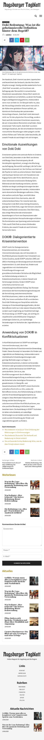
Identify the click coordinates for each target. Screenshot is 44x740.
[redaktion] (3, 35)
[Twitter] (17, 40)
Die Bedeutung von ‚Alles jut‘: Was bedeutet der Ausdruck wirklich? (16, 511)
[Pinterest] (22, 40)
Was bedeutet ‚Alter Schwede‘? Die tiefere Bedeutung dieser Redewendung (14, 498)
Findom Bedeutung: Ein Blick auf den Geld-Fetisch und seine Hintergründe (32, 464)
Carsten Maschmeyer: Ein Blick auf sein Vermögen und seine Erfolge (16, 634)
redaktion (8, 35)
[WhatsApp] (27, 40)
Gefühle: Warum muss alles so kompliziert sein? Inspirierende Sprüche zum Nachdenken (16, 581)
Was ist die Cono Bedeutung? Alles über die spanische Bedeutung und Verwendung (16, 484)
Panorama (6, 22)
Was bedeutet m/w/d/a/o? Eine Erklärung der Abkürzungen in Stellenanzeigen (11, 465)
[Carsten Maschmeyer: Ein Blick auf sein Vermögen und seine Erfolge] (34, 634)
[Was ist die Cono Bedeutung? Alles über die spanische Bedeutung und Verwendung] (34, 485)
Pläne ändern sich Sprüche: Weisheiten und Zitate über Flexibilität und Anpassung (16, 621)
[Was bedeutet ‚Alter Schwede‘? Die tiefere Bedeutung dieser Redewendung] (34, 498)
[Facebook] (11, 40)
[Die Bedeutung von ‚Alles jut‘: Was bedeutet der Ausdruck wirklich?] (34, 512)
